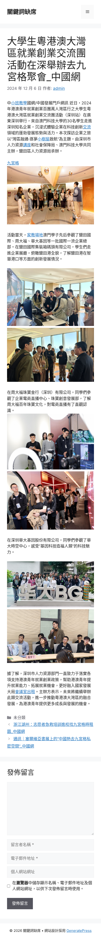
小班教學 (19, 103)
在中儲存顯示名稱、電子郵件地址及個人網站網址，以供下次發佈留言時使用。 (52, 885)
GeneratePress (79, 930)
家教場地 (35, 235)
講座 (27, 145)
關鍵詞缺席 (21, 11)
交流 (87, 127)
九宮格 (13, 163)
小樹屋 (44, 139)
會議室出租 (25, 691)
